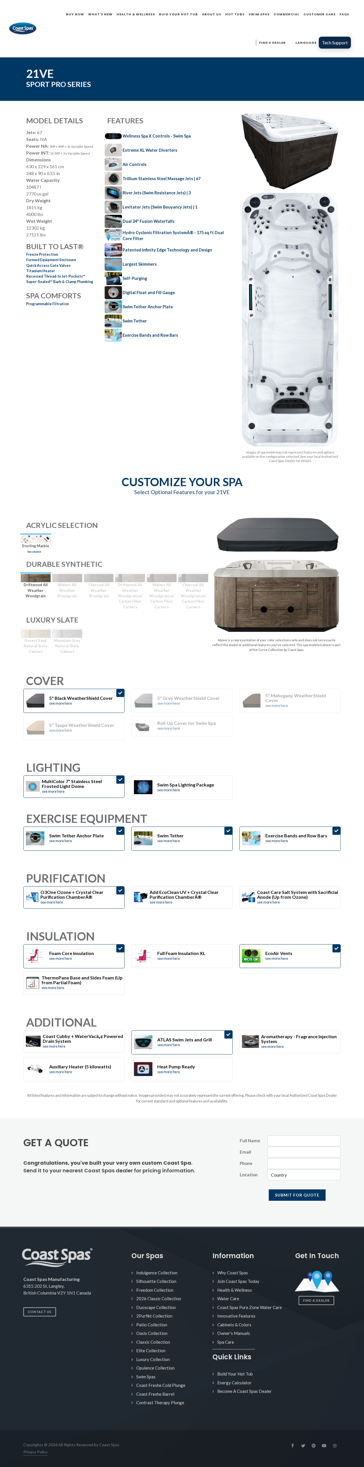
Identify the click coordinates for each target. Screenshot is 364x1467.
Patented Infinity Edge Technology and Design (167, 249)
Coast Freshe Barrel (155, 1394)
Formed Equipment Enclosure (51, 259)
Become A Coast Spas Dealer (244, 1391)
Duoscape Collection (156, 1307)
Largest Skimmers (140, 264)
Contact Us (39, 1312)
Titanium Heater (40, 271)
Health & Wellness (234, 1290)
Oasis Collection (151, 1333)
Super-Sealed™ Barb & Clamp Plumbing (59, 281)
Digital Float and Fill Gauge (149, 292)
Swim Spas (146, 1376)
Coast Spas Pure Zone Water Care (249, 1307)
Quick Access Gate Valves (48, 265)
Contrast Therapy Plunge (160, 1402)
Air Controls (134, 164)
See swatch (34, 551)
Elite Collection (151, 1350)
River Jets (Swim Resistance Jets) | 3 (157, 192)
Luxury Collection (153, 1359)
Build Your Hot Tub (235, 1373)
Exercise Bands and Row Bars (150, 335)
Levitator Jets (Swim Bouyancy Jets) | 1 (160, 207)
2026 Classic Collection (158, 1298)
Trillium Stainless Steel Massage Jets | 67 (161, 178)
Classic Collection (153, 1342)
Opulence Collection (155, 1367)
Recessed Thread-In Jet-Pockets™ (55, 276)
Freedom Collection (154, 1290)
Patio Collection (151, 1324)
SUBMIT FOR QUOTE (297, 1195)
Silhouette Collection (156, 1281)
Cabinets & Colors (234, 1324)
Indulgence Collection (156, 1272)
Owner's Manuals (233, 1333)
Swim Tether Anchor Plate (148, 306)
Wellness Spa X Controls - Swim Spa (157, 136)
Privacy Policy (35, 1451)
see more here (60, 703)
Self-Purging (135, 278)
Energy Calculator (234, 1382)
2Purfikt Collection (154, 1315)
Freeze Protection (42, 254)
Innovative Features (236, 1315)
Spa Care (225, 1342)
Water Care (228, 1298)
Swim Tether (135, 321)
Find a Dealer (316, 1300)
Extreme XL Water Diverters (150, 150)
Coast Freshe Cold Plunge (160, 1385)
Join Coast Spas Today (238, 1281)
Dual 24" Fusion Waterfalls (148, 221)
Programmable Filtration (47, 303)
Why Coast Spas (232, 1272)
